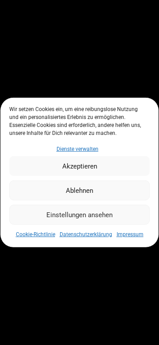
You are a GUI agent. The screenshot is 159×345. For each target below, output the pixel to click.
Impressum (130, 234)
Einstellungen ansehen (79, 215)
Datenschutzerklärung (86, 234)
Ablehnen (79, 191)
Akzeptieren (79, 166)
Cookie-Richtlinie (35, 234)
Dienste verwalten (77, 149)
